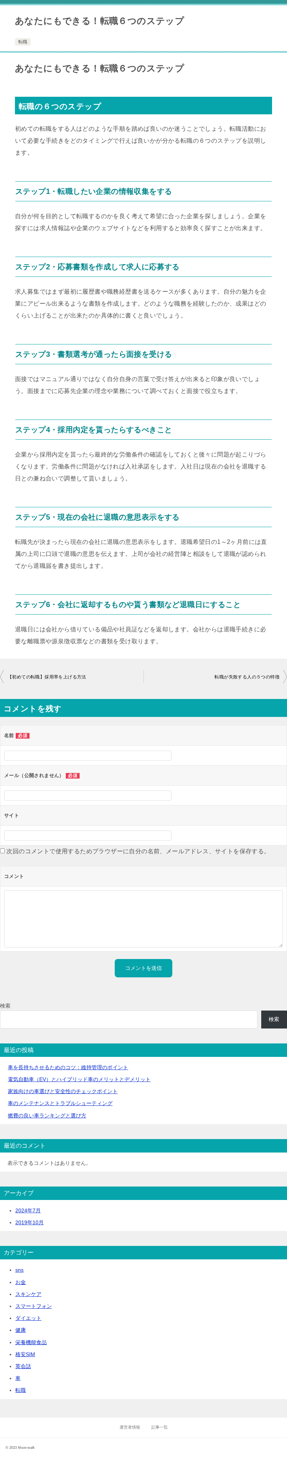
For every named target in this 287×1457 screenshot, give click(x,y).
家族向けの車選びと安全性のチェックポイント (63, 1091)
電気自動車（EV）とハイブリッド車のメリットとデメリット (79, 1079)
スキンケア (28, 1294)
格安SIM (25, 1354)
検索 (5, 1006)
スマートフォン (33, 1306)
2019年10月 (29, 1222)
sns (19, 1270)
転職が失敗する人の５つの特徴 (247, 677)
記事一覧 (159, 1427)
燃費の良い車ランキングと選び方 (47, 1116)
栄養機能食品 (31, 1342)
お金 (20, 1282)
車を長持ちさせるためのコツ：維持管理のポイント (68, 1067)
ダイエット (28, 1318)
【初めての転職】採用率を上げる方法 (46, 677)
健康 (20, 1330)
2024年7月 (28, 1210)
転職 (22, 41)
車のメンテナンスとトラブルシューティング (60, 1103)
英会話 (23, 1366)
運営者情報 (130, 1427)
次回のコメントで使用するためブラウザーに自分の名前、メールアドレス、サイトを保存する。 (138, 851)
